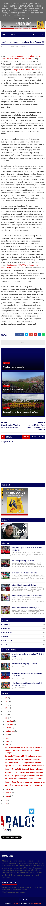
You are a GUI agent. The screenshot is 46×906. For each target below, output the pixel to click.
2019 (5, 800)
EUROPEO (5, 637)
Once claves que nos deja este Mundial (23, 560)
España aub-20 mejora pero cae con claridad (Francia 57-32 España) (27, 674)
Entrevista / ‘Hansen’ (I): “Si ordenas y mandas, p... (24, 759)
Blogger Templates (35, 903)
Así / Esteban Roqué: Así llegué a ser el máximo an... (24, 747)
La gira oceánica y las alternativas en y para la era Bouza (20, 412)
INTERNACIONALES (7, 641)
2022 (6, 711)
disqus (33, 437)
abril (7, 744)
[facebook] (20, 900)
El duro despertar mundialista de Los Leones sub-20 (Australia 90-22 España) (27, 684)
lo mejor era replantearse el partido (26, 69)
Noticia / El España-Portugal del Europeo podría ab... (24, 775)
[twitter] (23, 900)
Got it (29, 19)
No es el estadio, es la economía (13, 389)
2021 (5, 714)
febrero (9, 792)
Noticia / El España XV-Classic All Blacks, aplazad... (24, 769)
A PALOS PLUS (6, 624)
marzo (8, 789)
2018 (5, 803)
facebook (41, 437)
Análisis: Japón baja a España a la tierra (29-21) (26, 607)
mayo (8, 741)
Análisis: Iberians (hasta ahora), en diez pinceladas (27, 595)
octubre (9, 727)
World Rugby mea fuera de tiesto (13, 367)
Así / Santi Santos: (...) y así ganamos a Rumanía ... (24, 762)
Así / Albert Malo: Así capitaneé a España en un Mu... (24, 778)
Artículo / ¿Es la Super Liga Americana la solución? (24, 772)
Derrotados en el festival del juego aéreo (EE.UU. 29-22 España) (28, 655)
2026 (6, 698)
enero (8, 796)
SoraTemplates (15, 903)
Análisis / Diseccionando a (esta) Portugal (24, 585)
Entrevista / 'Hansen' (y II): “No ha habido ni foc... (23, 756)
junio (8, 738)
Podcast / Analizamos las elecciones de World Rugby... (22, 751)
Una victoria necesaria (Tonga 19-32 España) (25, 663)
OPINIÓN (22, 46)
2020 (6, 718)
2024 (6, 704)
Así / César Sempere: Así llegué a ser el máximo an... (24, 785)
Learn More (20, 19)
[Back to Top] (26, 900)
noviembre (10, 724)
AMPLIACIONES (6, 629)
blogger (26, 437)
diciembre (9, 721)
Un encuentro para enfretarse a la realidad (24, 573)
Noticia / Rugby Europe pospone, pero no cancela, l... (25, 782)
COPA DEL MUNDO (7, 633)
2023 (6, 708)
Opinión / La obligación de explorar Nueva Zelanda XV (24, 765)
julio (7, 734)
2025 (6, 701)
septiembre (10, 731)
